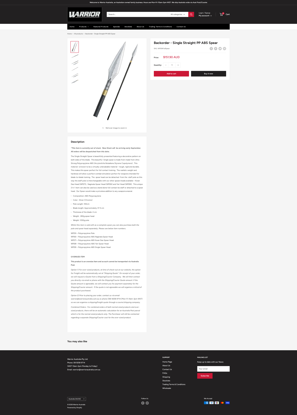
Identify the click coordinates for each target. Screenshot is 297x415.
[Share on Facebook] (211, 48)
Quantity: (158, 65)
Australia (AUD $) (75, 399)
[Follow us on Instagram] (147, 403)
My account (204, 15)
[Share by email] (224, 48)
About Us (166, 365)
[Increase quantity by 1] (178, 65)
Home (69, 34)
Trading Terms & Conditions (173, 384)
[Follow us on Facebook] (142, 403)
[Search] (191, 14)
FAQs (164, 373)
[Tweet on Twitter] (220, 48)
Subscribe (205, 376)
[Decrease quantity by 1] (165, 65)
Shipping (166, 377)
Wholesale (166, 388)
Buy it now (208, 74)
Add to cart (171, 74)
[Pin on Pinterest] (215, 48)
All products (78, 34)
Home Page (167, 362)
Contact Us (167, 369)
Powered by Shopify (74, 408)
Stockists (166, 381)
